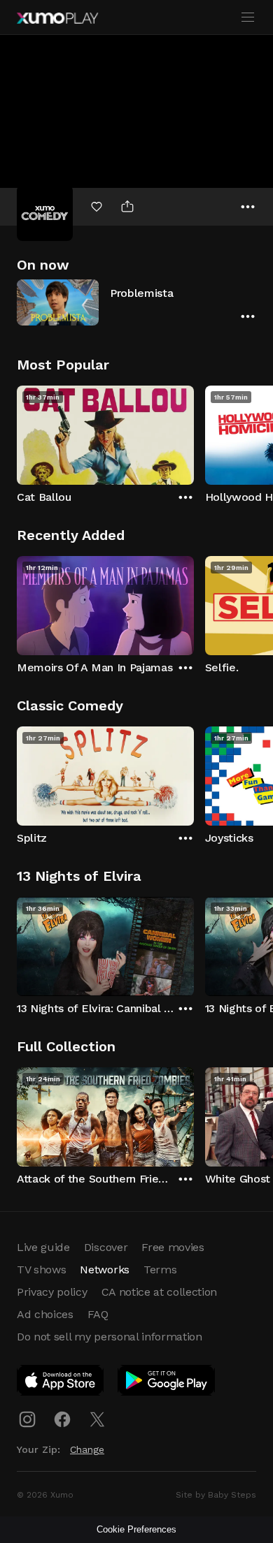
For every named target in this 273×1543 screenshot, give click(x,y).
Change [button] (87, 1449)
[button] (136, 302)
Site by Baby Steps (216, 1495)
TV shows (41, 1269)
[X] (97, 1419)
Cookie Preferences (136, 1529)
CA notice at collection (160, 1292)
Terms (160, 1269)
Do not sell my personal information (109, 1336)
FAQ (98, 1314)
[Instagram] (27, 1419)
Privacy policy (52, 1292)
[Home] (57, 18)
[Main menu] (247, 17)
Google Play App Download (167, 1383)
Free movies (172, 1247)
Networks (104, 1269)
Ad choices (45, 1314)
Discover (105, 1247)
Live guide (43, 1247)
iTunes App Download (61, 1383)
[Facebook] (62, 1419)
